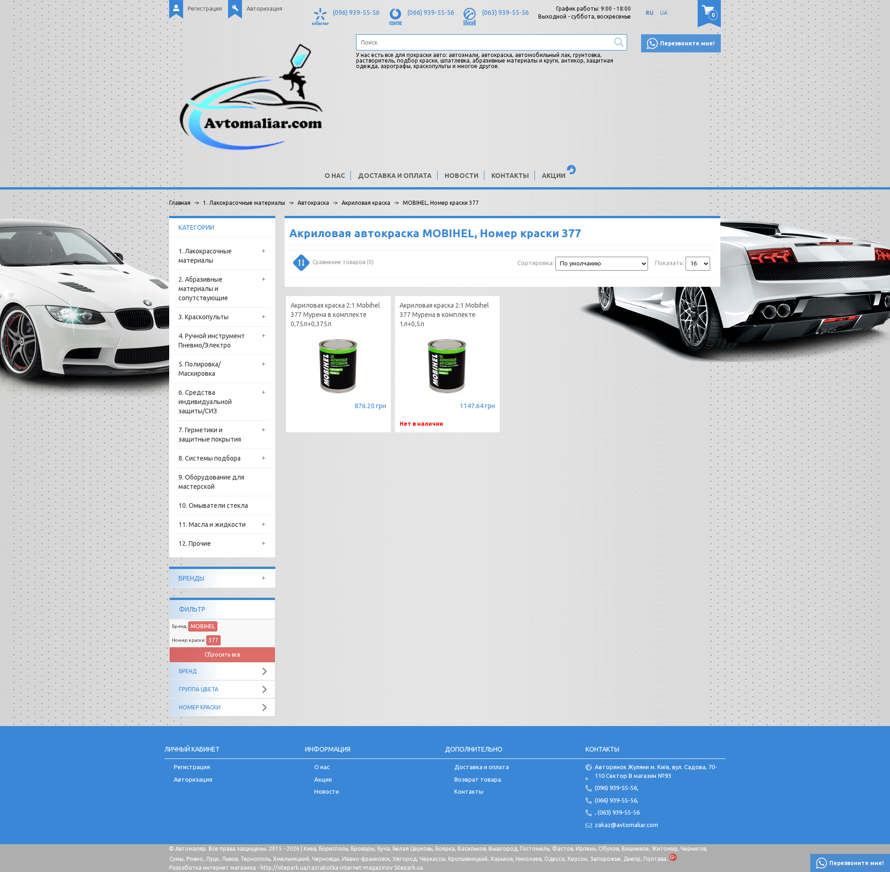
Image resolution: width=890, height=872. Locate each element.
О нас (334, 175)
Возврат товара (477, 779)
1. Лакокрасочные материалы (205, 255)
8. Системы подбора (209, 458)
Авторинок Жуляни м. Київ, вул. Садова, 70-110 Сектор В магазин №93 (656, 771)
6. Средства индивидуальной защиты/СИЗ (205, 402)
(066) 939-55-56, (616, 800)
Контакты (510, 175)
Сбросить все (222, 654)
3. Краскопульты (203, 317)
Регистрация (205, 9)
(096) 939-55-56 (356, 12)
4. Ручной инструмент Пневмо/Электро (211, 340)
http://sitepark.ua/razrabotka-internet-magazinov (327, 868)
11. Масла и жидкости (212, 524)
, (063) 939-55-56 (617, 812)
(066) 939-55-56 (430, 12)
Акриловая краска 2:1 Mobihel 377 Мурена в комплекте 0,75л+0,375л (335, 315)
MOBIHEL (203, 626)
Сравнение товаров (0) (343, 262)
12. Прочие (194, 543)
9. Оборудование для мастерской (211, 482)
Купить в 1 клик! (338, 407)
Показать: (669, 262)
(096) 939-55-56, (616, 787)
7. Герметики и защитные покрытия (209, 434)
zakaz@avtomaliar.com (626, 824)
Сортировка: (535, 262)
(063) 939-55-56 (505, 12)
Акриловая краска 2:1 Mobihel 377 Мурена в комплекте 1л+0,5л (444, 315)
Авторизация (264, 9)
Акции (554, 175)
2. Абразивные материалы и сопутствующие (203, 289)
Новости (461, 175)
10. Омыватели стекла (213, 505)
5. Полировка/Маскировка (199, 368)
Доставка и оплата (395, 175)
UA (664, 13)
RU (650, 13)
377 (213, 640)
